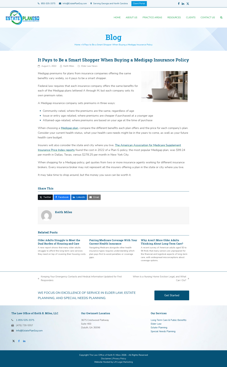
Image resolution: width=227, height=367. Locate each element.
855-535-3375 (48, 3)
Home (77, 44)
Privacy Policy (119, 358)
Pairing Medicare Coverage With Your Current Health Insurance (113, 242)
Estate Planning (159, 327)
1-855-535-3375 (25, 320)
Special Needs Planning (163, 331)
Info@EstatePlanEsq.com (75, 3)
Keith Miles (68, 66)
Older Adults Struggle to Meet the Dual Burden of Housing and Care (59, 242)
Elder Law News (89, 66)
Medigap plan (69, 128)
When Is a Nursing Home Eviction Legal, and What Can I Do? (157, 278)
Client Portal (139, 3)
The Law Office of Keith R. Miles (105, 355)
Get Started (171, 295)
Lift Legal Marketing (123, 361)
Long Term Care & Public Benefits (168, 320)
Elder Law (156, 323)
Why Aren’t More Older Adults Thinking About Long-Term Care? (162, 242)
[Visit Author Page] (46, 215)
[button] (221, 17)
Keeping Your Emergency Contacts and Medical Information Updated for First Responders (80, 278)
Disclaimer (106, 358)
